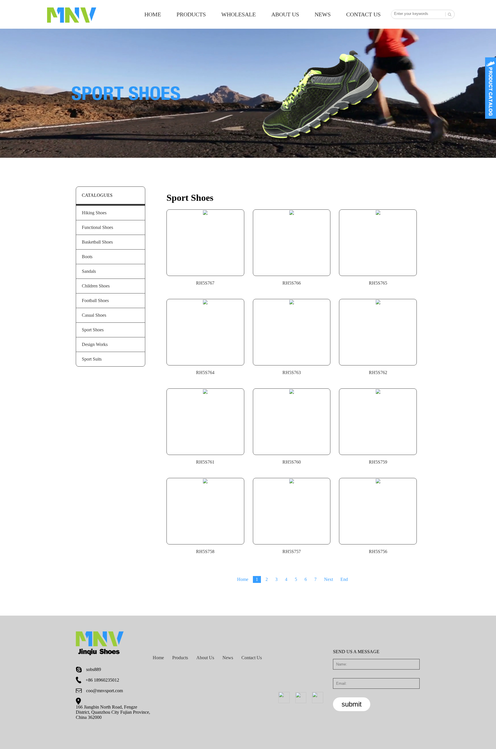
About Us (285, 14)
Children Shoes (96, 285)
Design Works (95, 344)
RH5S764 (205, 372)
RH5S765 (378, 283)
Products (191, 14)
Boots (87, 256)
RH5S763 (291, 372)
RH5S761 (205, 462)
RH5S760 (291, 462)
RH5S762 (378, 372)
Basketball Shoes (97, 242)
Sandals (89, 271)
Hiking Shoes (94, 212)
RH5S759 (378, 462)
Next (328, 579)
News (323, 14)
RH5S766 (291, 283)
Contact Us (363, 14)
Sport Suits (92, 359)
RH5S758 (205, 551)
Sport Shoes (93, 329)
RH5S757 (291, 551)
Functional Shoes (97, 227)
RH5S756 (378, 551)
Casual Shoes (94, 315)
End (344, 579)
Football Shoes (95, 300)
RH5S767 (205, 283)
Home (152, 14)
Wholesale (238, 14)
